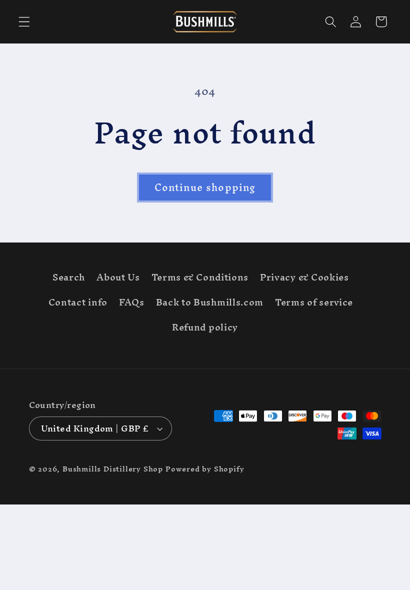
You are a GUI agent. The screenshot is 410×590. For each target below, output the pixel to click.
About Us (118, 277)
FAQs (131, 302)
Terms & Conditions (200, 277)
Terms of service (314, 302)
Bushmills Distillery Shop (112, 468)
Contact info (78, 302)
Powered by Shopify (205, 468)
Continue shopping (205, 187)
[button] (24, 21)
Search (68, 279)
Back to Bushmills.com (210, 302)
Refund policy (205, 327)
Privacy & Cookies (304, 277)
